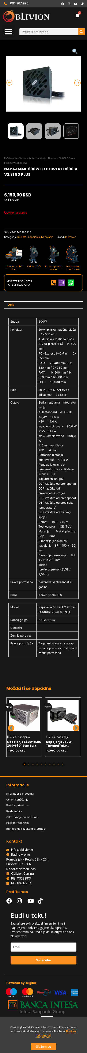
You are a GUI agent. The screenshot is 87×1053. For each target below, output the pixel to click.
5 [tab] (41, 764)
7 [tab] (50, 764)
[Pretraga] (81, 31)
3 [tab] (33, 764)
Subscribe (43, 960)
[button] (8, 31)
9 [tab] (58, 764)
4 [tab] (37, 764)
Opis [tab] (11, 304)
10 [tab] (62, 764)
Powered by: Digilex (21, 983)
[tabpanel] (24, 727)
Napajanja (41, 158)
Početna (8, 158)
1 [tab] (24, 764)
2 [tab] (29, 764)
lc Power (70, 237)
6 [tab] (46, 764)
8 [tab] (54, 764)
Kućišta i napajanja (24, 158)
